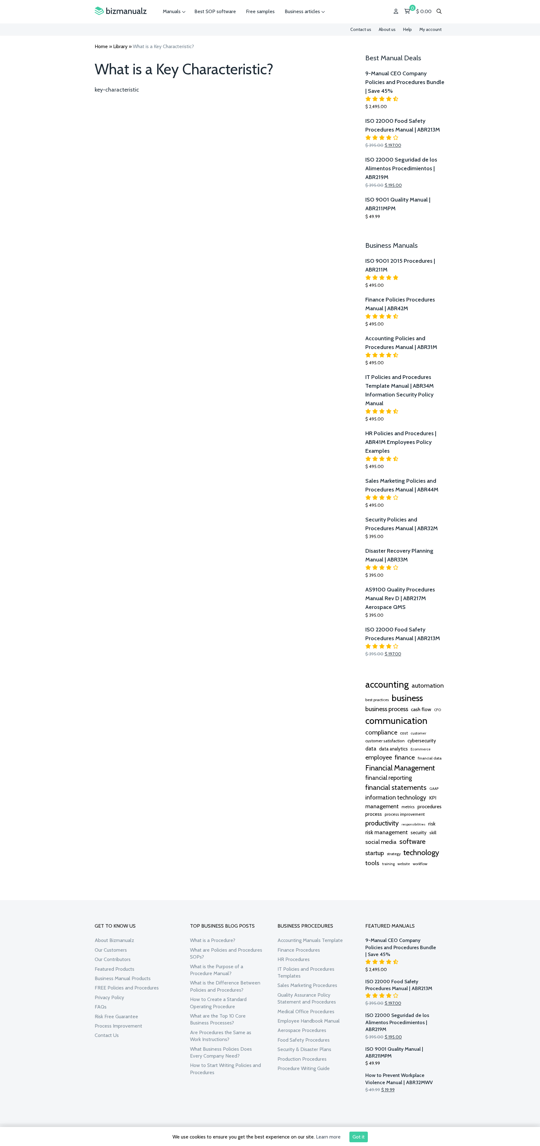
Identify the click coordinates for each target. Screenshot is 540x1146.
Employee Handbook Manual (309, 1021)
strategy (394, 853)
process (373, 814)
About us (387, 29)
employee (378, 757)
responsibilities (413, 824)
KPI (432, 798)
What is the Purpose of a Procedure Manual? (216, 970)
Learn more (328, 1137)
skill (432, 832)
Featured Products (114, 969)
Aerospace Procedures (302, 1030)
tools (372, 863)
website (404, 864)
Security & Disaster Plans (304, 1049)
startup (374, 853)
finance (405, 757)
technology (421, 852)
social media (381, 841)
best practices (377, 699)
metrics (408, 807)
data (370, 748)
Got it (358, 1137)
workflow (420, 864)
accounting (387, 684)
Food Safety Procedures (304, 1040)
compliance (381, 732)
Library (120, 46)
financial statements (396, 787)
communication (396, 720)
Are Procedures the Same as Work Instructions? (220, 1035)
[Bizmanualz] (121, 11)
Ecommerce (421, 749)
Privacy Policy (109, 997)
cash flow (421, 709)
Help (407, 29)
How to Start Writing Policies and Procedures (225, 1068)
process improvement (405, 814)
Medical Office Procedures (306, 1011)
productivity (382, 823)
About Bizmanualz (114, 940)
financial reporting (388, 777)
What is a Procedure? (212, 940)
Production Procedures (302, 1059)
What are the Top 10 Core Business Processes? (218, 1019)
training (388, 864)
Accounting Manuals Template (310, 940)
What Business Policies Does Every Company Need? (221, 1052)
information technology (395, 797)
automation (428, 685)
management (382, 806)
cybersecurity (422, 741)
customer (418, 733)
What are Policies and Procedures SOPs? (226, 953)
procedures (430, 806)
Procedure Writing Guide (304, 1068)
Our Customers (111, 950)
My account (430, 29)
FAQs (101, 1007)
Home (101, 46)
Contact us (360, 29)
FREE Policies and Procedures (127, 988)
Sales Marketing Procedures (307, 985)
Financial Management (400, 767)
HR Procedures (294, 959)
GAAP (433, 788)
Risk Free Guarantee (116, 1016)
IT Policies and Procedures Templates (306, 972)
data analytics (393, 749)
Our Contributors (113, 959)
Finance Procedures (299, 950)
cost (404, 732)
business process (386, 709)
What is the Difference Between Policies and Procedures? (225, 986)
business (407, 698)
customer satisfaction (385, 740)
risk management (386, 832)
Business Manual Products (123, 978)
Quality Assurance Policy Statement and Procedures (307, 998)
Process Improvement (118, 1026)
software (412, 841)
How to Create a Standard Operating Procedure (218, 1002)
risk (431, 823)
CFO (437, 710)
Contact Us (107, 1035)
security (419, 832)
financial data (430, 758)
